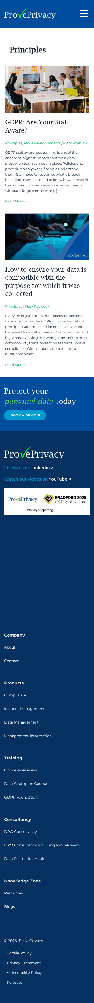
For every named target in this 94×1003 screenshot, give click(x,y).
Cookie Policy (19, 953)
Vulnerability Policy (24, 972)
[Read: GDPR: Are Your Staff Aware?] (47, 89)
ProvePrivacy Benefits (42, 143)
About (9, 647)
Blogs (9, 906)
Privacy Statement (24, 963)
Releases (14, 982)
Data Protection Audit (24, 858)
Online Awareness (20, 770)
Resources (13, 893)
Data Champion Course (25, 783)
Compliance (15, 695)
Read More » (15, 200)
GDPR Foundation (21, 797)
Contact (11, 660)
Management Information (28, 735)
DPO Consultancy (20, 831)
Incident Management (24, 708)
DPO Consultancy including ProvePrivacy (42, 845)
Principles (13, 143)
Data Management (21, 722)
